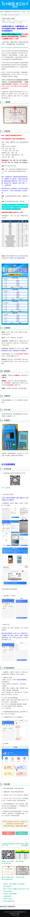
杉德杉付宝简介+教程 (8, 19)
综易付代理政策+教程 (8, 901)
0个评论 (20, 22)
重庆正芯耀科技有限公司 (19, 912)
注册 (28, 11)
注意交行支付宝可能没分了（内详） (8, 844)
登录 (24, 11)
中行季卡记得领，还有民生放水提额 (21, 844)
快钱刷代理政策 (7, 896)
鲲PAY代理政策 (7, 886)
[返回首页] (2, 15)
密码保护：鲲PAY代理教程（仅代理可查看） (14, 884)
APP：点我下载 (6, 488)
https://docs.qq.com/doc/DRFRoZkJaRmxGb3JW (15, 47)
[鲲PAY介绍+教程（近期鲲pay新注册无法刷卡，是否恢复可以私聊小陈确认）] (8, 870)
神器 (5, 15)
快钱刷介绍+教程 (7, 898)
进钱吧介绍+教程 (7, 891)
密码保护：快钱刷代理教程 (10, 894)
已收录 (13, 22)
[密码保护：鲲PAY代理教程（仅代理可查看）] (8, 854)
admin (9, 21)
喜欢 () (9, 833)
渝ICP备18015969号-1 (15, 913)
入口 (13, 416)
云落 (18, 915)
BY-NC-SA (14, 824)
